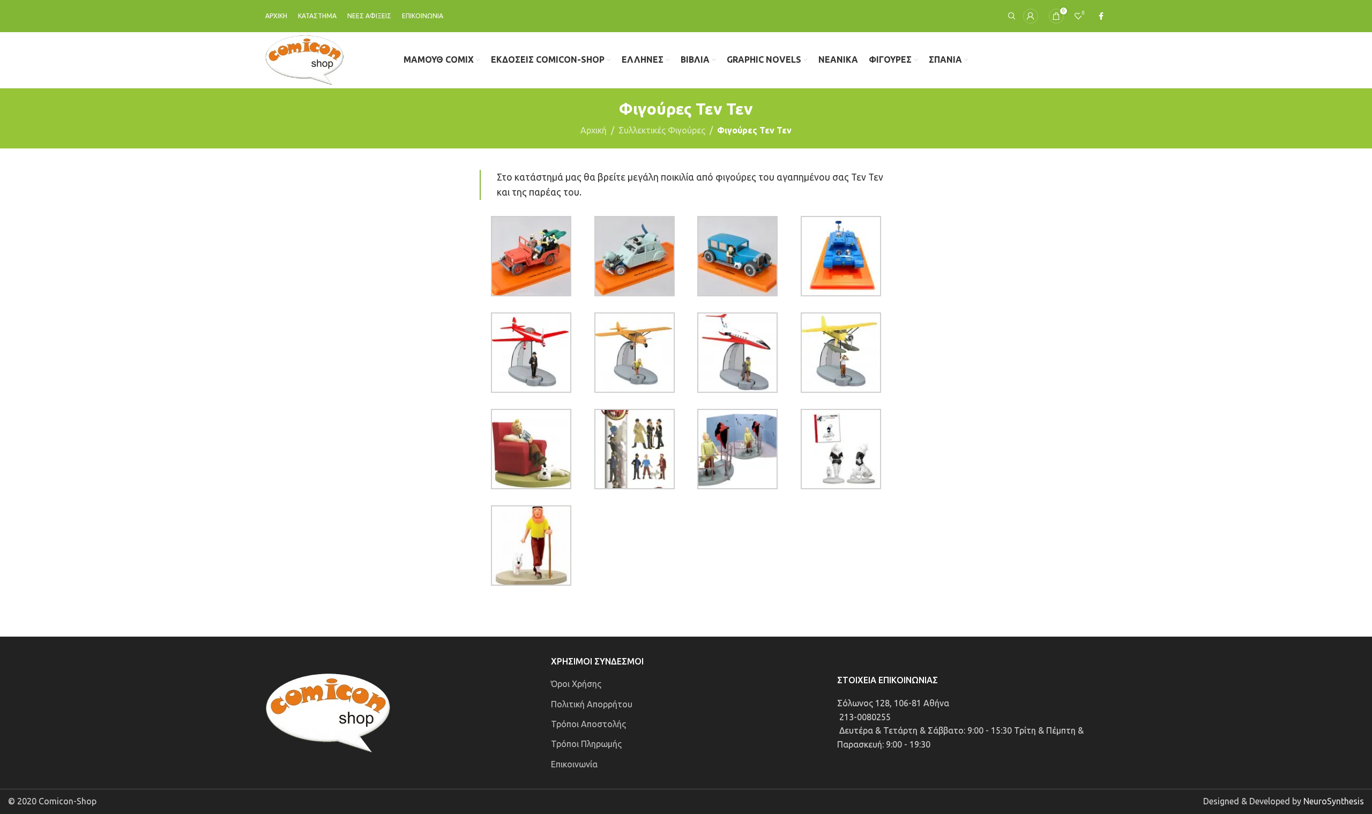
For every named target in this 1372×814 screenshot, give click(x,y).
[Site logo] (304, 59)
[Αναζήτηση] (1010, 16)
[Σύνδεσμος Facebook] (1101, 16)
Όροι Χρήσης (576, 684)
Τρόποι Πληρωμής (586, 744)
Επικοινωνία (574, 764)
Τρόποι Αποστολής (588, 724)
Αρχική (593, 130)
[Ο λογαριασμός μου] (1030, 16)
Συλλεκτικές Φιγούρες (661, 130)
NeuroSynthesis (1333, 801)
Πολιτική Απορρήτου (591, 704)
